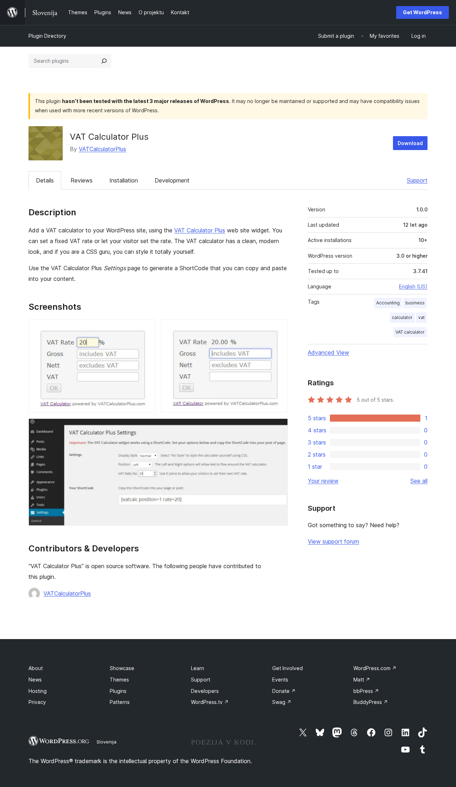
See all (419, 480)
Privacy (37, 702)
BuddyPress (370, 702)
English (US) (413, 286)
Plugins (118, 691)
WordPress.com (375, 668)
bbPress (366, 691)
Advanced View (328, 352)
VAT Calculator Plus (199, 230)
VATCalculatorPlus (102, 149)
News (35, 680)
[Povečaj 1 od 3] (145, 329)
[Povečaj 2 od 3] (278, 329)
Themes (119, 680)
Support (417, 180)
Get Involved (287, 668)
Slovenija (106, 742)
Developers (205, 691)
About (35, 668)
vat (421, 317)
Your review (323, 480)
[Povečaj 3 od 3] (278, 428)
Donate (284, 691)
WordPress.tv (210, 702)
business (415, 302)
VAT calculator (410, 332)
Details (45, 180)
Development (172, 180)
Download (410, 143)
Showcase (122, 668)
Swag (281, 702)
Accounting (388, 302)
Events (280, 680)
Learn (197, 668)
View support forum (333, 541)
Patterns (120, 702)
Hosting (37, 691)
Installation (123, 180)
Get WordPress (422, 12)
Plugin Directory (47, 36)
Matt (361, 680)
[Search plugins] (104, 61)
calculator (402, 317)
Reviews (82, 180)
